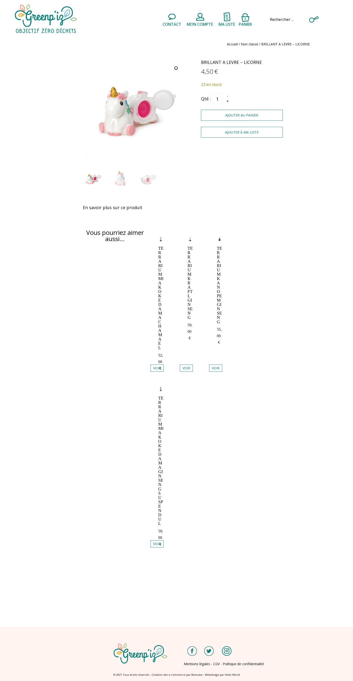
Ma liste (227, 24)
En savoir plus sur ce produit (112, 207)
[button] (176, 68)
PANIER (245, 21)
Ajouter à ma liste (242, 132)
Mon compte (200, 24)
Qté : (206, 99)
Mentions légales (197, 664)
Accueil (232, 44)
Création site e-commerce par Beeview (177, 674)
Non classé (249, 44)
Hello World (232, 674)
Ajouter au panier (241, 115)
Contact (172, 24)
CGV (216, 664)
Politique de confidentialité (243, 664)
